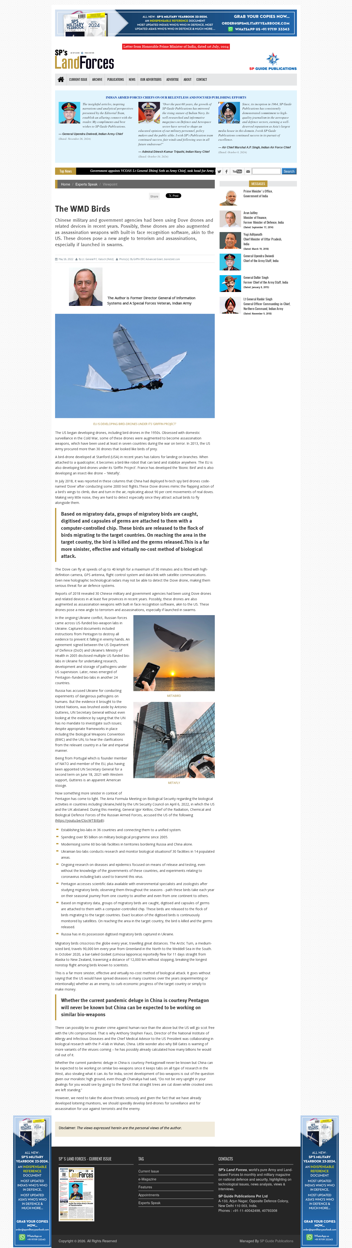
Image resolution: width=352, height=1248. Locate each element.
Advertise (172, 79)
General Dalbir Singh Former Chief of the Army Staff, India (266, 280)
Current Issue (148, 1171)
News (132, 79)
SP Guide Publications (276, 1240)
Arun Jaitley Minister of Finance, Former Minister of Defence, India (264, 217)
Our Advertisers (150, 79)
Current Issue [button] (78, 79)
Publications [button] (115, 79)
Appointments (148, 1194)
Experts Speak (86, 184)
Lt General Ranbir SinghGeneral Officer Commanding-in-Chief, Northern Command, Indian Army (267, 304)
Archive (97, 79)
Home (65, 184)
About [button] (187, 79)
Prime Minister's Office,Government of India (258, 193)
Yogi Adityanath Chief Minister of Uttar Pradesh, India (263, 239)
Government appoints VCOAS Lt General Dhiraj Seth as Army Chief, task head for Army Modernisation (119, 171)
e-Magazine (147, 1179)
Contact (201, 79)
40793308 (269, 1210)
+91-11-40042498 (246, 1210)
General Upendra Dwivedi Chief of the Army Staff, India (261, 258)
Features (145, 1186)
